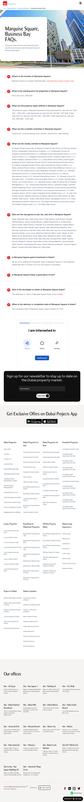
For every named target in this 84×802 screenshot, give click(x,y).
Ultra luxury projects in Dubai (11, 622)
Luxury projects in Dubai (11, 616)
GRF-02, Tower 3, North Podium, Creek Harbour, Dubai (50, 750)
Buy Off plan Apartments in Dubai (52, 535)
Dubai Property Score (11, 492)
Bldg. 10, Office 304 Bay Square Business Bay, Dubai (12, 771)
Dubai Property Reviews (11, 628)
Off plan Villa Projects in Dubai (50, 558)
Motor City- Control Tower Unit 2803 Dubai (51, 729)
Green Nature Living (68, 563)
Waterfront (66, 544)
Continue (41, 358)
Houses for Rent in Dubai (51, 479)
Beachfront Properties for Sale (31, 535)
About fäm (7, 449)
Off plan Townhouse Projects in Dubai (49, 572)
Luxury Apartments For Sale (11, 531)
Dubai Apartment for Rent (51, 457)
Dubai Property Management (9, 486)
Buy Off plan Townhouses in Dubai (52, 546)
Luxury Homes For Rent (11, 564)
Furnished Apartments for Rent (51, 485)
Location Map (8, 464)
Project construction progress (30, 611)
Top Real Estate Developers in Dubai (10, 480)
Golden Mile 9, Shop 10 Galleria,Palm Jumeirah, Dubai (12, 748)
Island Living (66, 558)
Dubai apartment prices (31, 626)
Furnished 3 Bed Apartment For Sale (68, 469)
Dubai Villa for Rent (49, 462)
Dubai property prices (30, 621)
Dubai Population (29, 646)
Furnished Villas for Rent (50, 491)
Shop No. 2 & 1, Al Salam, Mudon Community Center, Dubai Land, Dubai (71, 730)
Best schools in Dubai (30, 616)
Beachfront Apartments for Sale (31, 572)
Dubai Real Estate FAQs (11, 474)
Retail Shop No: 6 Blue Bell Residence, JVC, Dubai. (32, 771)
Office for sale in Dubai (30, 482)
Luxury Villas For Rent (11, 559)
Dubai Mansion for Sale (30, 457)
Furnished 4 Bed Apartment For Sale (68, 475)
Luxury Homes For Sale (11, 542)
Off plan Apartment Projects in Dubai (49, 565)
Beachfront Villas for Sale (31, 561)
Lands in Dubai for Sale (30, 512)
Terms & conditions (10, 789)
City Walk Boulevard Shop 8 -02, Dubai (71, 688)
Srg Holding (58, 294)
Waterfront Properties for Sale (31, 548)
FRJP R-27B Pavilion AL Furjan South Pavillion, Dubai (11, 689)
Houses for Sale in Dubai (31, 472)
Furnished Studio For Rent (70, 481)
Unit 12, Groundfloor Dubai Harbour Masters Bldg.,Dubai (12, 710)
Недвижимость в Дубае (12, 512)
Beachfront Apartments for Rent (31, 578)
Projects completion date (31, 605)
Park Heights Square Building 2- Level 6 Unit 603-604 (30, 708)
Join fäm (6, 454)
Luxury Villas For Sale (10, 537)
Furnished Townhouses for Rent (51, 496)
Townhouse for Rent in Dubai (50, 473)
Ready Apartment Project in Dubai (12, 604)
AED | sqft (45, 788)
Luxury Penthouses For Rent (11, 570)
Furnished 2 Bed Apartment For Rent (69, 494)
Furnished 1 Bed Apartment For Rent (69, 487)
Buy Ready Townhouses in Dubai (31, 506)
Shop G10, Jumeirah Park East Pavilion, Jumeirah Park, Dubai (12, 730)
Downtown (66, 549)
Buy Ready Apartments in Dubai (31, 488)
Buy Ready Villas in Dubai (31, 494)
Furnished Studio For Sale (70, 449)
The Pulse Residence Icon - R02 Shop (71, 709)
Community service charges (29, 599)
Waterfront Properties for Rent (31, 555)
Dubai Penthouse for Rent (51, 452)
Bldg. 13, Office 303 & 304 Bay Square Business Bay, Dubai (51, 689)
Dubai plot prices (28, 641)
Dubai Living (66, 534)
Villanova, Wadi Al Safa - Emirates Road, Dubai (31, 747)
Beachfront (66, 539)
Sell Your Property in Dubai (12, 507)
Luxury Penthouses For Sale (12, 547)
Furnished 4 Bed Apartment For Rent (69, 507)
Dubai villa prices (28, 631)
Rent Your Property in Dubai (50, 503)
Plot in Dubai (27, 477)
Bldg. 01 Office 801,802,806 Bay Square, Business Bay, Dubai (32, 689)
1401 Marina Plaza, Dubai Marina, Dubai (51, 707)
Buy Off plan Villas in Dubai (51, 541)
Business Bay (9, 50)
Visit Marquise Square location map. (60, 81)
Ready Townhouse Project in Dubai (12, 611)
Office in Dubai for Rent (50, 467)
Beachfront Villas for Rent (31, 566)
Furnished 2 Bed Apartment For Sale (68, 462)
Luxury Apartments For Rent (11, 553)
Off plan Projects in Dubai (51, 552)
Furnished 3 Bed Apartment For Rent (69, 501)
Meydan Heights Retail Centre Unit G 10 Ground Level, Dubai (31, 730)
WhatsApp (78, 793)
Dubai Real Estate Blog (11, 469)
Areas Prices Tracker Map (12, 502)
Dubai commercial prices (31, 636)
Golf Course (66, 553)
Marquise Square (32, 48)
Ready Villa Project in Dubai (13, 598)
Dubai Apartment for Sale (31, 462)
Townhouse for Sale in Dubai (30, 499)
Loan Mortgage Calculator (12, 497)
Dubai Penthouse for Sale (31, 452)
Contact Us (7, 459)
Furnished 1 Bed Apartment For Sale (68, 455)
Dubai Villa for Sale (29, 467)
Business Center (67, 568)
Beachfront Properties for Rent (31, 541)
